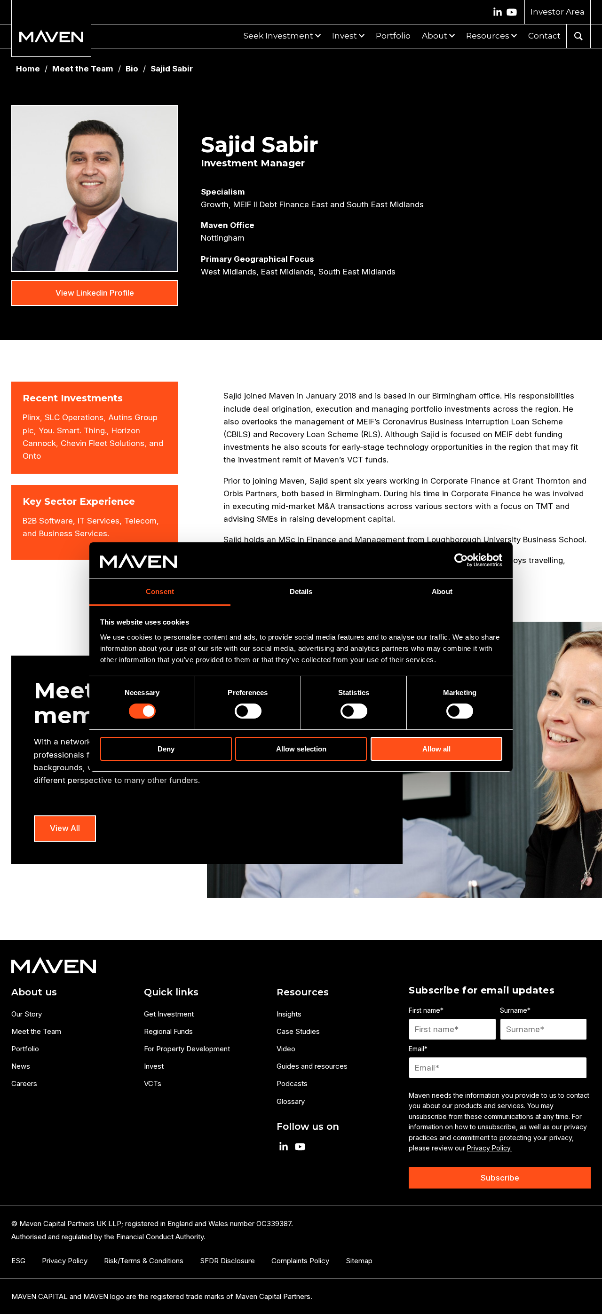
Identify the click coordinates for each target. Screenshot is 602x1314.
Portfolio (393, 35)
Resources (487, 35)
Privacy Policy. (489, 1148)
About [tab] (442, 591)
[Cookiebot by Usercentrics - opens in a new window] (461, 560)
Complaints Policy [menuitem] (300, 1260)
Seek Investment (278, 35)
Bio (132, 69)
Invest (344, 35)
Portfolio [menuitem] (25, 1048)
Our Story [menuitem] (26, 1013)
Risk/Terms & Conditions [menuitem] (143, 1260)
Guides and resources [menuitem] (312, 1066)
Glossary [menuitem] (291, 1101)
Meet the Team (82, 69)
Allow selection (301, 749)
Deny (166, 749)
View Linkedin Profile (94, 292)
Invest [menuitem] (154, 1066)
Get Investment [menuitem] (169, 1013)
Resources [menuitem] (303, 992)
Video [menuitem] (286, 1048)
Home (28, 69)
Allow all (436, 749)
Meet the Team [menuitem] (36, 1031)
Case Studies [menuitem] (298, 1031)
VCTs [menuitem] (152, 1083)
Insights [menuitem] (289, 1013)
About (434, 35)
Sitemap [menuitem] (359, 1260)
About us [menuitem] (34, 992)
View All (65, 828)
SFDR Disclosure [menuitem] (227, 1260)
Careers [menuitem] (24, 1083)
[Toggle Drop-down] (317, 34)
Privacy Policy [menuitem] (64, 1260)
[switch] (248, 711)
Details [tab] (301, 591)
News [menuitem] (20, 1066)
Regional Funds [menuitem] (168, 1031)
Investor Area (558, 11)
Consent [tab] (160, 591)
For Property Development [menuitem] (187, 1048)
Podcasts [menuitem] (292, 1083)
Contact (544, 35)
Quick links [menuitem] (171, 992)
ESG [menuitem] (18, 1260)
